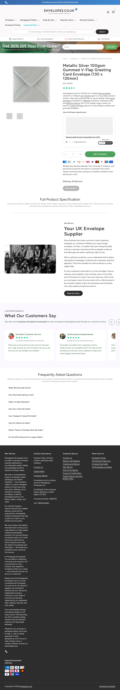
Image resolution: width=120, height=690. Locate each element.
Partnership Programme (101, 461)
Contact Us (38, 467)
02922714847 (39, 472)
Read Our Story (73, 293)
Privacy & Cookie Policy (72, 473)
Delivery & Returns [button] (72, 181)
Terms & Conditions (70, 470)
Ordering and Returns (71, 464)
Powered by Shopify (107, 686)
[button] (113, 12)
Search (102, 32)
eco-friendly (85, 96)
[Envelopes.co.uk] (60, 11)
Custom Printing (76, 106)
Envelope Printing (99, 458)
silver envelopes (104, 93)
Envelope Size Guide (100, 464)
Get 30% (111, 47)
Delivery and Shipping (71, 461)
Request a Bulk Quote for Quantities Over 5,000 (83, 137)
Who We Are (68, 467)
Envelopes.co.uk (25, 686)
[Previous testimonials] (112, 322)
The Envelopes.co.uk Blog (102, 467)
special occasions (73, 103)
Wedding (86, 101)
